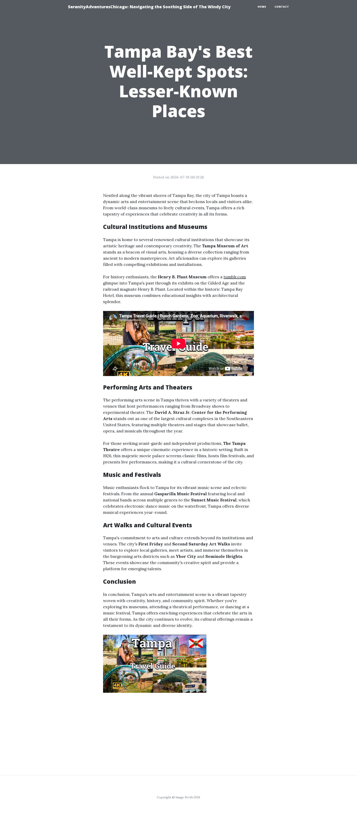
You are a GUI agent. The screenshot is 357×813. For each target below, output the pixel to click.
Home (262, 6)
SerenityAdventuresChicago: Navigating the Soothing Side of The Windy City (149, 7)
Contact (282, 6)
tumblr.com (235, 276)
